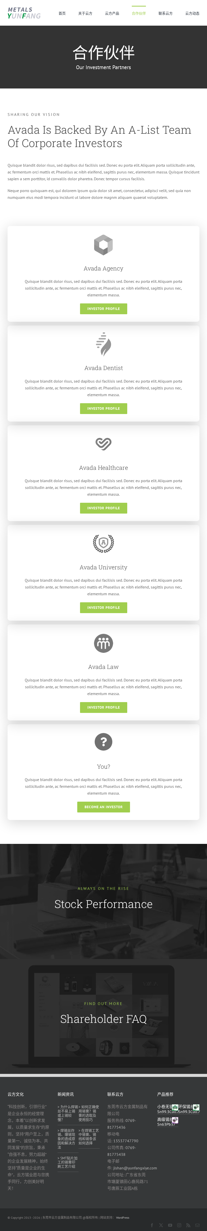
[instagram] (179, 1225)
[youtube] (170, 1225)
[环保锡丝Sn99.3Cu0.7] (196, 1107)
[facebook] (152, 1225)
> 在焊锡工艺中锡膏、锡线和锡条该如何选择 (89, 1136)
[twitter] (161, 1225)
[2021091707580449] (24, 8)
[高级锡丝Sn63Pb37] (175, 1120)
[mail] (197, 1225)
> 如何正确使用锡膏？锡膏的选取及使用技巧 (89, 1113)
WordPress (122, 1217)
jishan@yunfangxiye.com (135, 1167)
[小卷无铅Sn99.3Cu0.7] (175, 1107)
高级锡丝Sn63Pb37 (166, 1122)
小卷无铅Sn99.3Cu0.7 (168, 1109)
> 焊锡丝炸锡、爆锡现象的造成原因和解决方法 (66, 1139)
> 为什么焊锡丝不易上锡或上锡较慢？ (68, 1113)
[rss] (188, 1225)
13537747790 (125, 1140)
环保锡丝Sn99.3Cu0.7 (189, 1109)
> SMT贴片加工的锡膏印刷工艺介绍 (67, 1162)
